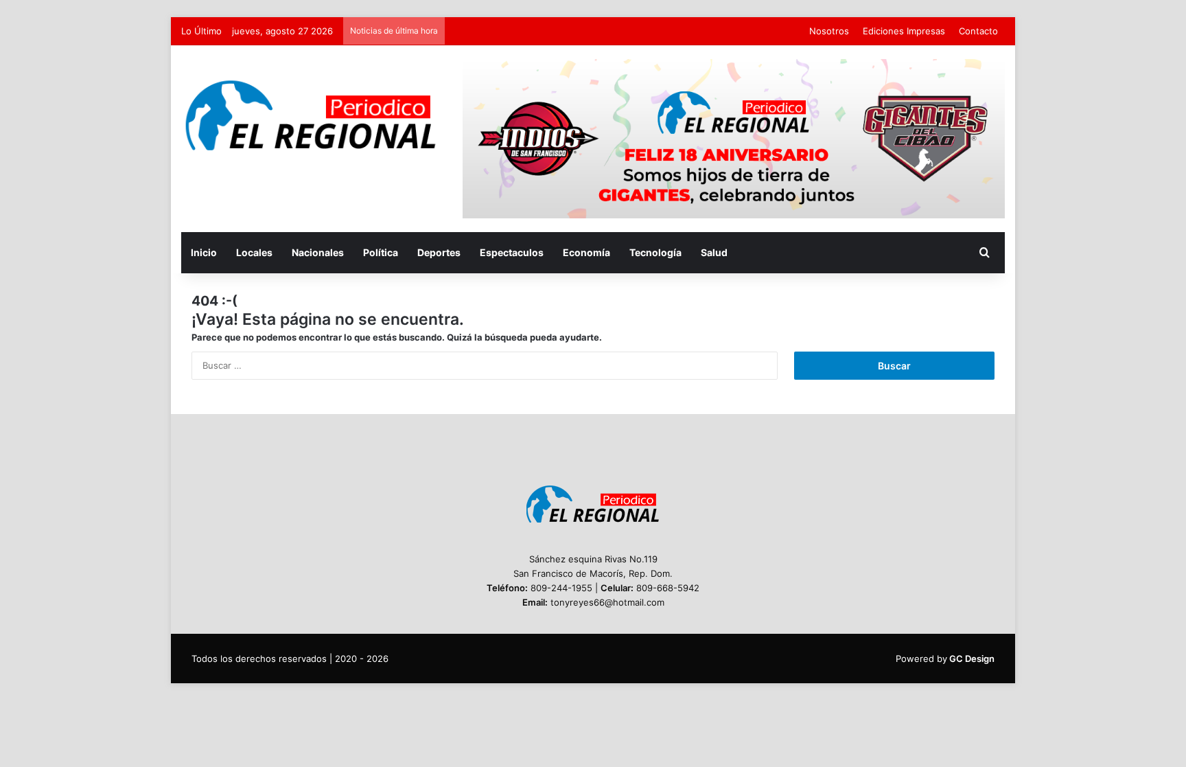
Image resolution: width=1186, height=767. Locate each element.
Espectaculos (512, 252)
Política (380, 252)
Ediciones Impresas (904, 30)
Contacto (978, 30)
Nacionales (318, 252)
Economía (586, 252)
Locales (254, 252)
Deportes (439, 252)
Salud (714, 252)
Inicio (204, 252)
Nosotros (829, 30)
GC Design (972, 658)
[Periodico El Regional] (311, 116)
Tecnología (655, 252)
